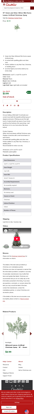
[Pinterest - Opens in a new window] (19, 386)
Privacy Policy (19, 398)
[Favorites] (17, 101)
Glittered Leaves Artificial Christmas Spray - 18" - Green (16, 346)
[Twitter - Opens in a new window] (15, 386)
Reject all (8, 407)
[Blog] (22, 386)
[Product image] (16, 327)
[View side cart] (33, 1)
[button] (3, 105)
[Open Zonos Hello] (26, 411)
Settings (17, 402)
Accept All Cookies (9, 411)
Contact (5, 367)
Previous (3, 335)
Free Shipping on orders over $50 (14, 1)
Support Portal (7, 376)
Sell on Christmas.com (24, 370)
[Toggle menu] (4, 4)
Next (31, 335)
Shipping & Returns (8, 373)
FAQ (4, 370)
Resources (6, 364)
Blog (19, 364)
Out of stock (8, 97)
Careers (20, 367)
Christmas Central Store (15, 18)
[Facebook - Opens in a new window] (11, 386)
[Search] (32, 8)
